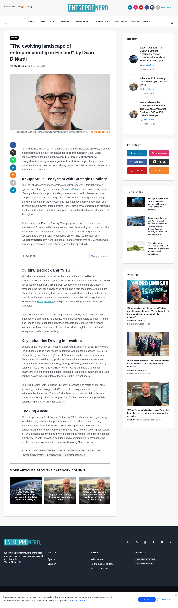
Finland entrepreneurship (71, 451)
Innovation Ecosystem (44, 451)
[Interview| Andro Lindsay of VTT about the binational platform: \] (148, 292)
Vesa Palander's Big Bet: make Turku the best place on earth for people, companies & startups (148, 413)
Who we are (9, 7)
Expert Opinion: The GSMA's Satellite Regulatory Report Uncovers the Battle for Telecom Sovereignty (26, 494)
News (31, 21)
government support (33, 455)
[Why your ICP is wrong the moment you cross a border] (60, 490)
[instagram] (135, 7)
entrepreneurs (45, 301)
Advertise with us (144, 564)
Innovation (82, 21)
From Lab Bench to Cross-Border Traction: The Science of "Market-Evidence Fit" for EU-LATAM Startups (94, 494)
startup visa (94, 451)
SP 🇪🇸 (21, 7)
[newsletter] (158, 7)
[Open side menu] (5, 22)
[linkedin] (130, 7)
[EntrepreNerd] (89, 8)
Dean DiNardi (20, 66)
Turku (146, 21)
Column (14, 38)
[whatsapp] (13, 160)
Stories (65, 21)
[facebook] (146, 7)
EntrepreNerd (148, 65)
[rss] (170, 542)
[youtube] (141, 7)
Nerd (133, 21)
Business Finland (71, 189)
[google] (152, 7)
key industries (54, 455)
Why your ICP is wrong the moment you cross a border (60, 497)
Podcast (119, 21)
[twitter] (13, 152)
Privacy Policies (99, 568)
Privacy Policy (78, 600)
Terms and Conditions (102, 564)
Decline (166, 599)
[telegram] (13, 190)
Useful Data (47, 21)
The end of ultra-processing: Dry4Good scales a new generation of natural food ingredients (158, 248)
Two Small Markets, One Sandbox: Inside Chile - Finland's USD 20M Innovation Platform (148, 363)
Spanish (52, 559)
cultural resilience (75, 455)
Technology (101, 21)
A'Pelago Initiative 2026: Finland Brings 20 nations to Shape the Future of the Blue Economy (158, 204)
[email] (13, 175)
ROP (133, 420)
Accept (147, 599)
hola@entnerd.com (145, 559)
